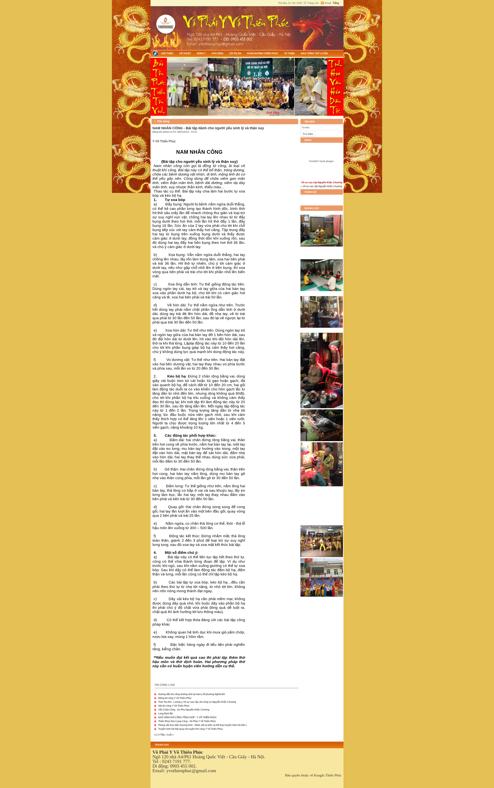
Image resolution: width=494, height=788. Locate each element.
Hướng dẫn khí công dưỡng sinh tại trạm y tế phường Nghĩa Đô (191, 694)
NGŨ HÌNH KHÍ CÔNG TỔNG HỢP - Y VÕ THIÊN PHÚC (187, 717)
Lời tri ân (235, 53)
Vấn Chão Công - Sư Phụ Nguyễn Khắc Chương (183, 709)
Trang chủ (313, 3)
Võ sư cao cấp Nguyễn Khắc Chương (322, 186)
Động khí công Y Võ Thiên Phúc (175, 698)
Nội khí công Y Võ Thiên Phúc (173, 705)
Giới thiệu (167, 53)
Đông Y (201, 53)
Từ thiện (289, 53)
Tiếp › (163, 734)
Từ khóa (305, 127)
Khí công (217, 53)
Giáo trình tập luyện (314, 53)
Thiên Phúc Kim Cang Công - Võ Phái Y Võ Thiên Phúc (187, 721)
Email (328, 3)
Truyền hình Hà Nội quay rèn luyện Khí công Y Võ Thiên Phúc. (190, 729)
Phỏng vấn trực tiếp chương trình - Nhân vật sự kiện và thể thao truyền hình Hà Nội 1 (202, 725)
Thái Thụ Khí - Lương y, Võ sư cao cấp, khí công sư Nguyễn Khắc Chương (197, 702)
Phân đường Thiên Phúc (262, 53)
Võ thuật (185, 53)
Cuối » (170, 734)
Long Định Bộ (165, 713)
